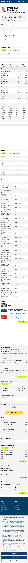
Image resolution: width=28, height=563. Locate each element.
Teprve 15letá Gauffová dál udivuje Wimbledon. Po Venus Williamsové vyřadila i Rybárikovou (17, 310)
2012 (3, 106)
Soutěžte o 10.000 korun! (14, 408)
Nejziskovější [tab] (4, 447)
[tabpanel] (14, 89)
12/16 (23, 101)
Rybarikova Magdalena (9, 4)
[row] (14, 56)
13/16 (23, 66)
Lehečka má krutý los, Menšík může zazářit (13, 364)
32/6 (16, 120)
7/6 (16, 106)
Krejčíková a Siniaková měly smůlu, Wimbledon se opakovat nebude (14, 354)
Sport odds (19, 487)
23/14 (16, 116)
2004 (3, 122)
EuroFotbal (6, 490)
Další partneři (23, 493)
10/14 (10, 57)
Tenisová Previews (18, 505)
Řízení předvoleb (14, 560)
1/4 (16, 104)
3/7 (16, 110)
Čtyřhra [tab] (9, 50)
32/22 (9, 104)
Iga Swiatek (3, 511)
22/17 (22, 112)
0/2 (16, 64)
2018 (3, 60)
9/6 (23, 64)
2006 (3, 118)
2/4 (16, 101)
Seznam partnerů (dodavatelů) (9, 550)
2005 (3, 120)
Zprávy (18, 484)
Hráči (3, 4)
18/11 (23, 104)
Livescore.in (6, 487)
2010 (3, 110)
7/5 (16, 108)
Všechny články (22, 321)
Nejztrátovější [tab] (12, 447)
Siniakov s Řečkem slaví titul (10, 362)
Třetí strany (23, 539)
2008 (3, 114)
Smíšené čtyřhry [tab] (16, 50)
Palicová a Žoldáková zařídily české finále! (13, 360)
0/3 (16, 57)
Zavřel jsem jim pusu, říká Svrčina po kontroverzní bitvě (14, 358)
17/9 (23, 62)
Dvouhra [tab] (3, 50)
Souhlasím (14, 553)
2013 (3, 104)
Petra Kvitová (3, 507)
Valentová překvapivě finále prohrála (11, 349)
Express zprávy (17, 509)
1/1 (16, 62)
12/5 (16, 118)
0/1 (10, 55)
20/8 (23, 114)
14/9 (23, 116)
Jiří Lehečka (3, 505)
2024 (3, 55)
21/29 (9, 110)
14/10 (23, 106)
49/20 (9, 114)
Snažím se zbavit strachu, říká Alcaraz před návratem (13, 368)
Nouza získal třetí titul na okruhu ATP (11, 351)
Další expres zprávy (22, 376)
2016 (3, 64)
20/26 (9, 101)
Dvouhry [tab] (3, 153)
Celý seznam (23, 477)
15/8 (16, 114)
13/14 (23, 110)
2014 (3, 101)
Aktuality (15, 313)
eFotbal (18, 490)
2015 (3, 66)
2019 (3, 57)
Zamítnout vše (14, 557)
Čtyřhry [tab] (9, 153)
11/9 (23, 108)
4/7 (23, 57)
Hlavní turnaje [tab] (5, 383)
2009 (3, 112)
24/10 (9, 118)
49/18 (9, 62)
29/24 (9, 106)
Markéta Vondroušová (5, 509)
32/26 (9, 112)
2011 (3, 108)
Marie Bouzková (4, 513)
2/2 (16, 66)
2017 (3, 62)
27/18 (9, 108)
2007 (3, 116)
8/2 (10, 122)
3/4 (16, 60)
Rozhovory (17, 507)
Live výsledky (7, 484)
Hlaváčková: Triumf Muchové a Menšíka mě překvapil (13, 373)
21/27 (9, 66)
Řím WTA (6, 86)
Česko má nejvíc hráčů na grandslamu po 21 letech (14, 370)
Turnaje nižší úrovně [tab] (14, 383)
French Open (7, 71)
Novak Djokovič (4, 503)
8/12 (23, 60)
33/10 (9, 120)
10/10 (10, 64)
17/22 (9, 60)
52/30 (9, 116)
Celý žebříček (23, 461)
